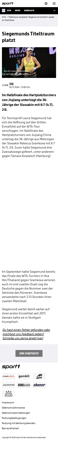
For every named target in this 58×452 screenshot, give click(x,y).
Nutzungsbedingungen (14, 418)
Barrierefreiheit (10, 428)
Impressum (8, 402)
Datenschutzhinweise (13, 407)
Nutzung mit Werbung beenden (18, 423)
